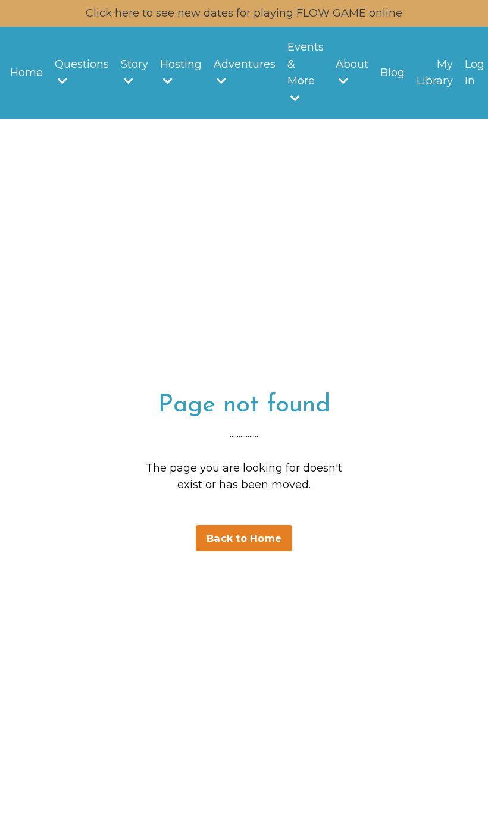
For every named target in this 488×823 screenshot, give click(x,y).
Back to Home (244, 538)
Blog (392, 72)
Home (26, 72)
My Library (435, 73)
